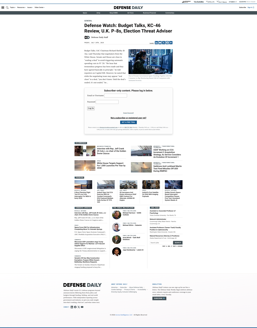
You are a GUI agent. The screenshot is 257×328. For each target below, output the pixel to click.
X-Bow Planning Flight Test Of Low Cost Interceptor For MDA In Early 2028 (82, 195)
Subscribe (242, 7)
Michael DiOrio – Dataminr (132, 225)
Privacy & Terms (129, 289)
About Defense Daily (136, 287)
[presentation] (116, 215)
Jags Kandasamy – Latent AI (133, 250)
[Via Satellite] (199, 2)
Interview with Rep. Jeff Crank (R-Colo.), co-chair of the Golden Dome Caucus (111, 151)
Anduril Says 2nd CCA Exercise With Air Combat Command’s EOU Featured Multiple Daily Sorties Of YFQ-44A (105, 197)
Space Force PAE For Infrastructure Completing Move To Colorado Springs (88, 228)
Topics (12, 7)
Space (85, 13)
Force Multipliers (129, 211)
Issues (29, 7)
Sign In (250, 7)
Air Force (130, 13)
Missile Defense (80, 190)
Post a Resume (178, 246)
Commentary (169, 13)
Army (98, 13)
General (88, 21)
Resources (21, 7)
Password (91, 102)
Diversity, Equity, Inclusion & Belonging (124, 292)
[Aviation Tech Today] (247, 1)
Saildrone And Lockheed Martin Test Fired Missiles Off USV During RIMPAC (167, 168)
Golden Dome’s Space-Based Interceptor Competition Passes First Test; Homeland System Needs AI (173, 196)
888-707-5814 (128, 127)
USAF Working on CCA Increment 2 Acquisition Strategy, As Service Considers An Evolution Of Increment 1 (167, 153)
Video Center (39, 7)
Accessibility (142, 289)
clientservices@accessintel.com (108, 127)
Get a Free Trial (128, 122)
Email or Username (95, 95)
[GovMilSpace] (222, 2)
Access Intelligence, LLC (123, 315)
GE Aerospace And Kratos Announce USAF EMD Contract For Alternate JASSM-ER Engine (128, 196)
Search (178, 243)
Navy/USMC (114, 13)
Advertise (114, 287)
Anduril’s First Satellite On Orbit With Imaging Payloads (150, 194)
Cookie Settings (116, 289)
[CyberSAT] (233, 1)
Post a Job (166, 246)
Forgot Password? (128, 113)
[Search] (7, 7)
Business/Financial (149, 13)
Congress (77, 239)
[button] (2, 7)
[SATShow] (210, 2)
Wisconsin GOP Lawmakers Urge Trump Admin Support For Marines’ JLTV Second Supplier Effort (89, 244)
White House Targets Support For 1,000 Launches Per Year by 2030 (111, 165)
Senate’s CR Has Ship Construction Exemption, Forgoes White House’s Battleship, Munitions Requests (87, 260)
